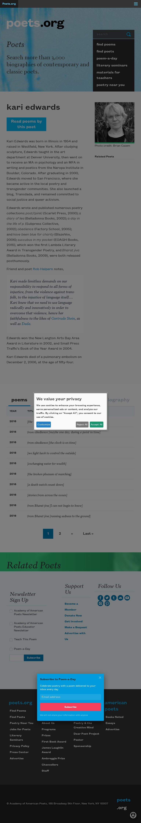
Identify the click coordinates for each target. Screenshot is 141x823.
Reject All (82, 424)
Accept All (96, 424)
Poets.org (9, 3)
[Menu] (136, 4)
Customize (43, 424)
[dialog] (70, 411)
